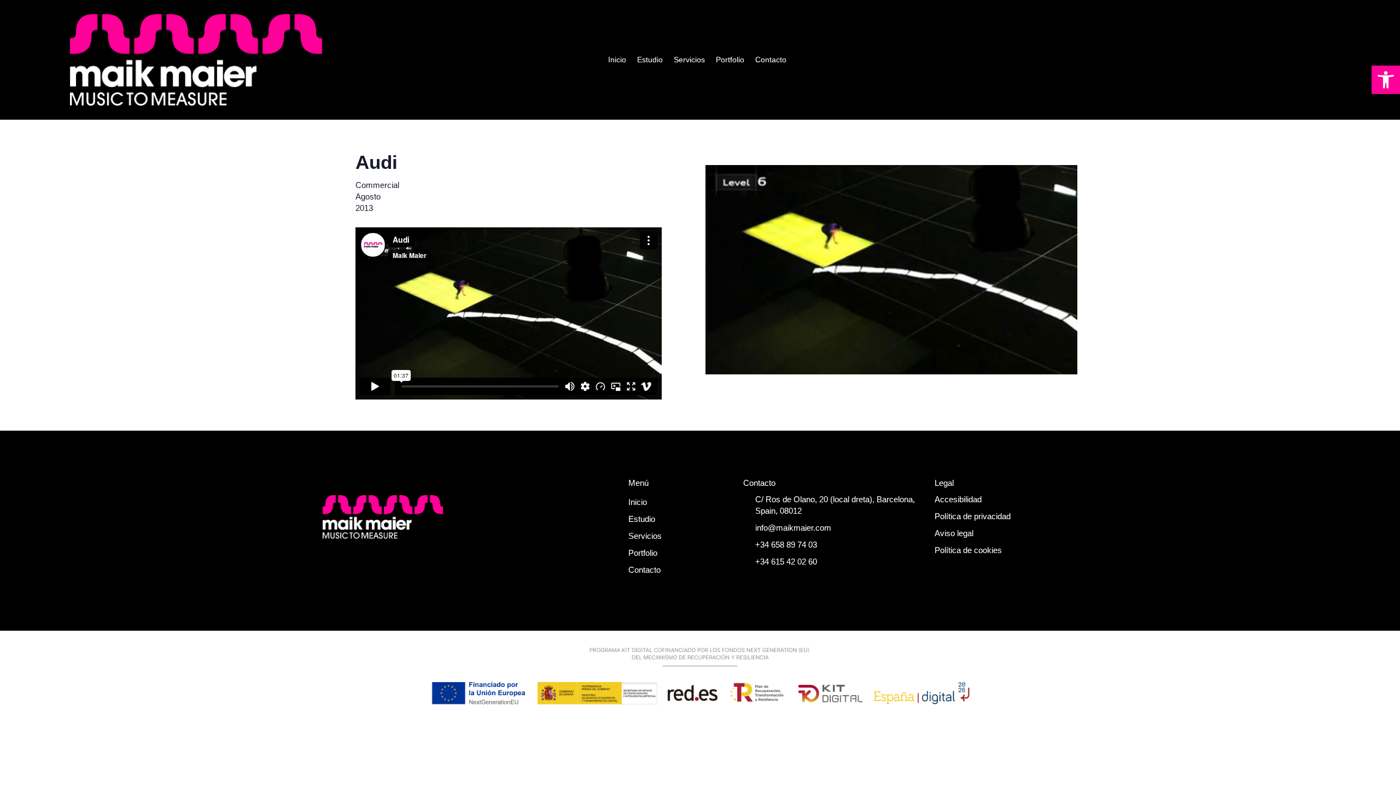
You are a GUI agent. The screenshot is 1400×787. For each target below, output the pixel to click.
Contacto (770, 59)
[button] (1386, 80)
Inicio (617, 59)
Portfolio (730, 59)
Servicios (689, 59)
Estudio (650, 59)
